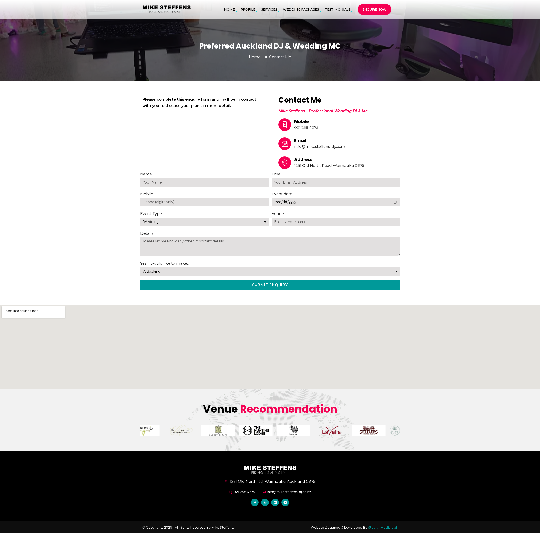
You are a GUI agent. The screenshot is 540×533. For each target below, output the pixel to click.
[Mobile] (284, 124)
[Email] (284, 143)
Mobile (301, 121)
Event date (282, 194)
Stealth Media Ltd (382, 527)
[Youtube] (285, 502)
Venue (278, 213)
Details (147, 233)
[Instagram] (265, 502)
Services (269, 9)
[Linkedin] (275, 502)
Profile (248, 9)
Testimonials (337, 9)
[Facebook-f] (255, 502)
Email (300, 140)
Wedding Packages (301, 9)
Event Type (151, 213)
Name (146, 174)
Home (229, 9)
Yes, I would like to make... (164, 263)
